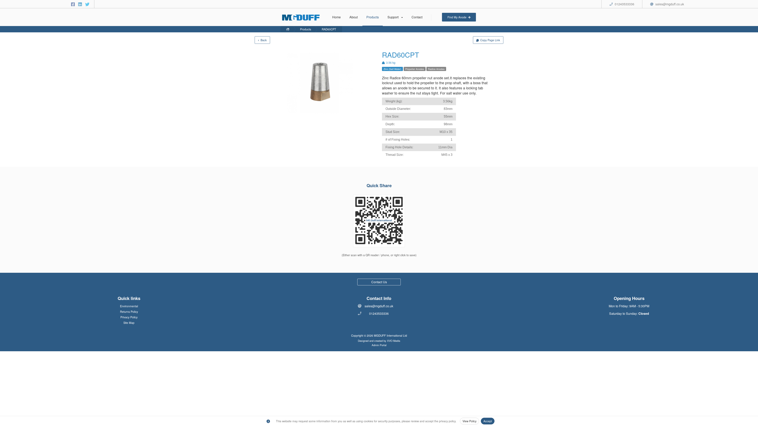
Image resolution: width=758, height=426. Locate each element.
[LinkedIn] (80, 4)
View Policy (469, 421)
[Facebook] (73, 4)
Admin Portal (379, 345)
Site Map (128, 323)
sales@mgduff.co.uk (379, 306)
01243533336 (379, 313)
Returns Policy (129, 312)
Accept (487, 421)
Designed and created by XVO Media (379, 341)
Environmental (129, 306)
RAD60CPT (329, 29)
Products (305, 29)
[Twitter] (87, 4)
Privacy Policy (129, 317)
